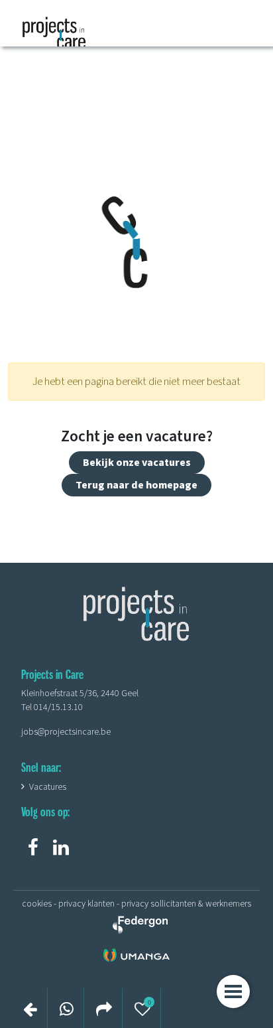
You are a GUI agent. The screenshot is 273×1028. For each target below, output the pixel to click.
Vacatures (47, 787)
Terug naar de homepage (136, 485)
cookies (37, 904)
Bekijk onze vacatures (137, 462)
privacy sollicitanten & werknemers (186, 904)
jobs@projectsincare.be (66, 732)
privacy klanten (86, 904)
